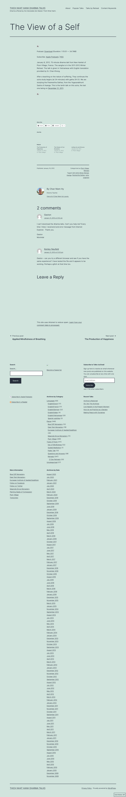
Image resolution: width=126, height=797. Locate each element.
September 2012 (53, 679)
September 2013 (53, 647)
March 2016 (51, 589)
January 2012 (51, 703)
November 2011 (52, 709)
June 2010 (50, 759)
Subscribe (89, 385)
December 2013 (52, 638)
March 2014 (51, 630)
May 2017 (50, 553)
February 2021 (52, 480)
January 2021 (51, 483)
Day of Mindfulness (55, 445)
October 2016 (52, 574)
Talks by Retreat (92, 8)
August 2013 (51, 650)
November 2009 (53, 776)
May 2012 (50, 691)
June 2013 (50, 656)
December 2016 (52, 568)
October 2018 (52, 515)
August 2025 (51, 474)
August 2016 (51, 577)
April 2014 (50, 627)
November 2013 (52, 641)
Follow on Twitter (16, 486)
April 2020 (50, 489)
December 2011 (52, 706)
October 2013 (52, 644)
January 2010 (51, 770)
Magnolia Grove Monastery (57, 436)
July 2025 (50, 477)
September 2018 (53, 518)
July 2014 (50, 618)
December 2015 (52, 597)
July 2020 (50, 486)
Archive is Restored (91, 401)
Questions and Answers (56, 454)
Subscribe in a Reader (19, 402)
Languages (51, 401)
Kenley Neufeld (51, 249)
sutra (87, 175)
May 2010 (50, 761)
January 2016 (51, 594)
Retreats (86, 170)
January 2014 (52, 635)
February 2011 (52, 735)
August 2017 (51, 545)
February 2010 (52, 767)
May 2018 (50, 530)
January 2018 (51, 539)
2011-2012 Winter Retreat (80, 173)
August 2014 (51, 615)
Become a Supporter (54, 370)
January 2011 (51, 738)
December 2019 (52, 498)
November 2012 (52, 673)
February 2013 (52, 665)
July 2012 (50, 685)
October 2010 (52, 747)
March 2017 (51, 559)
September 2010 (53, 750)
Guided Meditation (54, 448)
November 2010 (52, 744)
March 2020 (51, 492)
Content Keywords (108, 8)
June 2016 (50, 583)
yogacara (86, 177)
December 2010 (52, 741)
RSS (62, 57)
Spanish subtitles (54, 418)
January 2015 (51, 606)
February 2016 (52, 591)
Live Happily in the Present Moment (96, 407)
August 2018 (51, 521)
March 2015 (51, 603)
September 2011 (52, 715)
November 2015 (52, 600)
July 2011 (50, 720)
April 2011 (50, 729)
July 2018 (50, 524)
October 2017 (52, 542)
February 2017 (52, 562)
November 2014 (52, 609)
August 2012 (51, 682)
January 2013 (51, 668)
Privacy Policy (87, 788)
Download (48, 51)
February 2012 (52, 700)
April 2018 (50, 533)
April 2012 (50, 694)
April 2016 (50, 586)
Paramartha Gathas (78, 175)
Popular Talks (78, 8)
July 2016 (50, 580)
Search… (13, 369)
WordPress (112, 788)
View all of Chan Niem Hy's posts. (58, 196)
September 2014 (53, 612)
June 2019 (50, 507)
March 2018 (51, 536)
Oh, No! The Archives (91, 404)
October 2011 (51, 712)
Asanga (69, 175)
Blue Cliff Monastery (55, 424)
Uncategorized (52, 462)
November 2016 (52, 571)
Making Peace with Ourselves (94, 412)
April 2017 (50, 556)
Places (49, 421)
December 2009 (52, 773)
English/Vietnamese (55, 415)
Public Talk (52, 451)
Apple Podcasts (52, 57)
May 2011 (50, 726)
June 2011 (50, 723)
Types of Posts (52, 442)
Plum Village (85, 168)
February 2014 (52, 633)
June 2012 (50, 688)
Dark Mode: (118, 795)
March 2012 (51, 697)
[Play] (38, 46)
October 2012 (52, 676)
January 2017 (51, 565)
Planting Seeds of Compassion (21, 492)
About (67, 8)
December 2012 (52, 671)
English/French (53, 407)
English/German (53, 410)
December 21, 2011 (55, 88)
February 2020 (52, 495)
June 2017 (50, 550)
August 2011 (51, 717)
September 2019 (53, 504)
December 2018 (52, 512)
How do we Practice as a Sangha (95, 410)
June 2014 (50, 621)
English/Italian (53, 412)
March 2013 (51, 662)
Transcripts (14, 498)
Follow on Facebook (17, 483)
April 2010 (50, 764)
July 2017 (50, 547)
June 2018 (50, 527)
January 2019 (51, 509)
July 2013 (50, 653)
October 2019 (52, 501)
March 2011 (51, 732)
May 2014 (50, 624)
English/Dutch (53, 404)
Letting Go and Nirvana (77, 147)
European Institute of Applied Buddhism (62, 430)
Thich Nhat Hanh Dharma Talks (27, 8)
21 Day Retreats (54, 459)
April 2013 (50, 659)
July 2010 (50, 756)
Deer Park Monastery (55, 427)
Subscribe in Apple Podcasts (21, 397)
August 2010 (51, 753)
